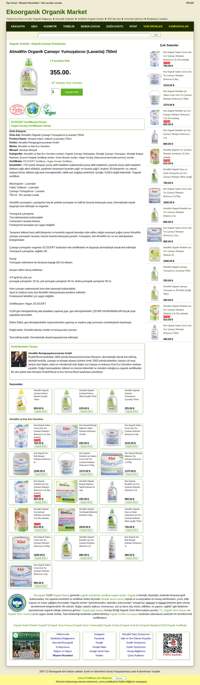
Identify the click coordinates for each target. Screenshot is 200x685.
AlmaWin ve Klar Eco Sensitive (34, 146)
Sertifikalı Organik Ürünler (91, 18)
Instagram (99, 634)
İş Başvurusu (63, 647)
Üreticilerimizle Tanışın (24, 346)
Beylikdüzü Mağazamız (63, 638)
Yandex (99, 655)
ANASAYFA (18, 26)
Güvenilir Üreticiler (64, 18)
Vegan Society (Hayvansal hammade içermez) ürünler (106, 157)
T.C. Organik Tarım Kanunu (173, 610)
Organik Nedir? (21, 625)
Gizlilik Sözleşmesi (136, 642)
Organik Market (61, 595)
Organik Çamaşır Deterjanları (49, 43)
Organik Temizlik (19, 43)
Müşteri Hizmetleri (63, 655)
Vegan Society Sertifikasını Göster (31, 125)
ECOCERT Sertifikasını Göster (29, 122)
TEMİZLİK (69, 26)
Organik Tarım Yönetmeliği (21, 614)
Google (99, 642)
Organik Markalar (150, 625)
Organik (132, 595)
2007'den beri (114, 18)
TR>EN (190, 3)
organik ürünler (118, 595)
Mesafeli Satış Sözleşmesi (136, 634)
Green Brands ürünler (66, 157)
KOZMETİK (50, 26)
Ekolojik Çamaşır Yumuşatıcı (111, 153)
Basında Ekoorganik (62, 642)
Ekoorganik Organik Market (46, 11)
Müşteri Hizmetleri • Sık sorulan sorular (40, 3)
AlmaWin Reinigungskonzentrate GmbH (38, 142)
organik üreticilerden (90, 595)
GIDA (34, 26)
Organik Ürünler (111, 625)
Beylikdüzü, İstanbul (157, 18)
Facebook (99, 638)
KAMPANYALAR (179, 26)
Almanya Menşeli (28, 150)
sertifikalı (105, 595)
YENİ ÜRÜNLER (152, 26)
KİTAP (133, 26)
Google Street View (99, 651)
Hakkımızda (63, 634)
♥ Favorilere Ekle (60, 61)
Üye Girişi (11, 3)
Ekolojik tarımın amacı (112, 599)
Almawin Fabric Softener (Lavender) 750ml (49, 138)
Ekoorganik (39, 595)
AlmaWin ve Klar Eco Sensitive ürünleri (44, 153)
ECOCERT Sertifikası (34, 161)
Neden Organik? (39, 625)
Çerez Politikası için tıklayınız (95, 678)
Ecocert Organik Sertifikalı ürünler (37, 157)
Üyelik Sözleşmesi (135, 647)
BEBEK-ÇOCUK (90, 26)
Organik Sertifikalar (177, 625)
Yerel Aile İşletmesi (133, 18)
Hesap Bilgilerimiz (136, 651)
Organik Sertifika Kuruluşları (123, 614)
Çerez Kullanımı (136, 655)
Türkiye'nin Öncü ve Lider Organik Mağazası (29, 18)
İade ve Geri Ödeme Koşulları (136, 638)
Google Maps (99, 647)
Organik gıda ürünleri (92, 610)
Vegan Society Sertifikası (59, 161)
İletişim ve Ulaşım (63, 651)
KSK (163, 625)
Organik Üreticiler (130, 625)
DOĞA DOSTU (114, 26)
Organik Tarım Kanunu (60, 625)
